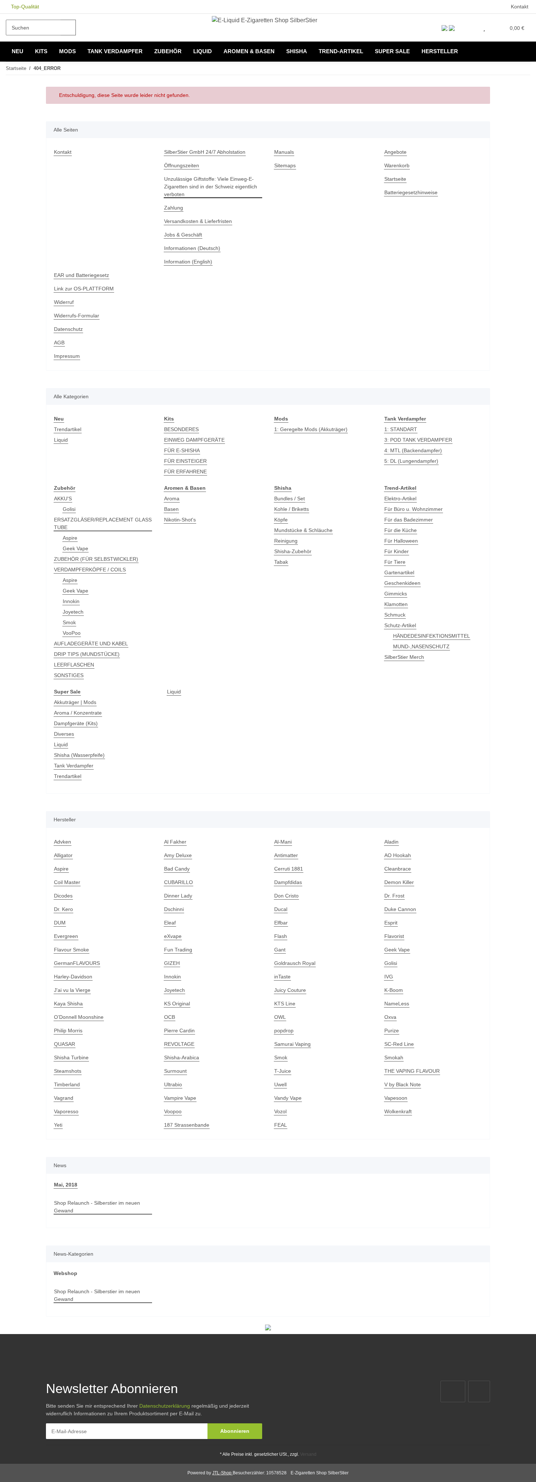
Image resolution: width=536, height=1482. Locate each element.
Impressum (67, 356)
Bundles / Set (289, 498)
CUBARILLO (178, 882)
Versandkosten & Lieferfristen (198, 221)
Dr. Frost (394, 896)
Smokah (393, 1057)
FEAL (280, 1125)
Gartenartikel (399, 572)
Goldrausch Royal (294, 963)
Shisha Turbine (71, 1057)
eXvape (173, 936)
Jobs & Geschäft (183, 235)
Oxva (390, 1017)
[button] (469, 28)
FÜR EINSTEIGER (185, 461)
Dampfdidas (288, 882)
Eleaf (170, 923)
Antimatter (286, 855)
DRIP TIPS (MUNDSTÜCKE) (87, 654)
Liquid (61, 440)
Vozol (280, 1111)
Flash (280, 936)
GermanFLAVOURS (77, 963)
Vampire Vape (180, 1098)
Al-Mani (283, 842)
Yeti (58, 1125)
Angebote (395, 152)
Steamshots (67, 1071)
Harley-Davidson (73, 976)
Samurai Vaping (292, 1044)
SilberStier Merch (404, 657)
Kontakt (519, 6)
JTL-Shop (222, 1472)
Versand (308, 1454)
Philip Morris (68, 1030)
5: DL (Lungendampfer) (411, 461)
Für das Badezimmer (408, 520)
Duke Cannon (400, 909)
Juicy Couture (290, 990)
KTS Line (284, 1003)
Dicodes (63, 896)
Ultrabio (173, 1084)
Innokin (71, 601)
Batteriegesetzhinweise (411, 192)
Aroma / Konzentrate (78, 713)
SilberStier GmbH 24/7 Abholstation (204, 152)
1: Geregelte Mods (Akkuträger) (310, 429)
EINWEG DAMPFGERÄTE (194, 440)
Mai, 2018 (65, 1185)
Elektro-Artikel (400, 498)
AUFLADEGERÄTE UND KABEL (91, 643)
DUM (60, 923)
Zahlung (173, 208)
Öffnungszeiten (181, 165)
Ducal (280, 909)
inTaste (282, 976)
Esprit (390, 923)
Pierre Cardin (179, 1030)
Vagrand (63, 1098)
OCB (169, 1017)
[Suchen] (68, 27)
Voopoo (173, 1111)
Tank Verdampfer (73, 766)
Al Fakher (175, 842)
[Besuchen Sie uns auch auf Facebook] (452, 1391)
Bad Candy (177, 869)
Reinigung (286, 541)
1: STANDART (400, 429)
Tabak (281, 562)
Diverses (64, 734)
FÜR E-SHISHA (182, 450)
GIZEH (172, 963)
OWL (280, 1017)
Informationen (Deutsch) (192, 248)
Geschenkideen (402, 583)
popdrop (284, 1030)
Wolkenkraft (398, 1111)
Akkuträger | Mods (75, 702)
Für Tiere (394, 562)
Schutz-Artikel (400, 625)
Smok (69, 622)
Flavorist (394, 936)
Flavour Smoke (71, 950)
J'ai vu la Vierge (72, 990)
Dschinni (174, 909)
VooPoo (72, 633)
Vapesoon (395, 1098)
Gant (280, 950)
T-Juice (282, 1071)
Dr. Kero (63, 909)
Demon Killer (399, 882)
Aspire (70, 538)
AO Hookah (397, 855)
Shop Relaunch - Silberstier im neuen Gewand (97, 1206)
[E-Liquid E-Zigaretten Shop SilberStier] (264, 20)
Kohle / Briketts (291, 509)
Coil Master (67, 882)
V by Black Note (402, 1084)
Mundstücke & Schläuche (303, 530)
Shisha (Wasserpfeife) (79, 755)
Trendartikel (67, 429)
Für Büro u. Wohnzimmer (413, 509)
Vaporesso (66, 1111)
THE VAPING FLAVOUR (412, 1071)
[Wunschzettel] (484, 28)
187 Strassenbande (186, 1125)
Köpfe (281, 520)
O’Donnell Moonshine (79, 1017)
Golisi (69, 509)
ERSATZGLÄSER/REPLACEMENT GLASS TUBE (103, 523)
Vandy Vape (288, 1098)
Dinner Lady (178, 896)
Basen (171, 509)
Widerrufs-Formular (76, 315)
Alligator (63, 855)
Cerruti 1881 (288, 869)
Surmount (175, 1071)
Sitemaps (285, 165)
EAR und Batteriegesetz (81, 275)
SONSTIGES (68, 675)
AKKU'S (63, 498)
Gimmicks (395, 594)
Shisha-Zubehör (292, 551)
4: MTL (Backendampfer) (413, 450)
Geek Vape (75, 548)
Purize (391, 1030)
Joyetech (73, 612)
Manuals (284, 152)
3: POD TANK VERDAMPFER (418, 440)
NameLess (396, 1003)
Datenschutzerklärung (164, 1406)
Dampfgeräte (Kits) (76, 723)
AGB (59, 342)
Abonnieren (234, 1431)
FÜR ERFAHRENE (185, 471)
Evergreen (66, 936)
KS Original (177, 1003)
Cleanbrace (397, 869)
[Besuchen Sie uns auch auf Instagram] (479, 1391)
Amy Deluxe (178, 855)
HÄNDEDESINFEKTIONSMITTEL (431, 636)
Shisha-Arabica (181, 1057)
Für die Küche (400, 530)
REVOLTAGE (179, 1044)
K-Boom (393, 990)
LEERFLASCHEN (74, 665)
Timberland (67, 1084)
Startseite (395, 179)
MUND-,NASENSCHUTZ (421, 646)
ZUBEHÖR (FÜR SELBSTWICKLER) (96, 559)
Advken (62, 842)
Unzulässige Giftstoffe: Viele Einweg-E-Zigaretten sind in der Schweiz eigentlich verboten (210, 186)
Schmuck (394, 615)
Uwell (280, 1084)
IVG (388, 976)
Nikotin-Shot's (180, 520)
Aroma (171, 498)
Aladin (391, 842)
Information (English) (188, 262)
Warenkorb (396, 165)
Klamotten (396, 604)
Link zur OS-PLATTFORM (84, 289)
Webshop (65, 1273)
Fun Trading (178, 950)
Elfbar (281, 923)
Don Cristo (286, 896)
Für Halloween (401, 541)
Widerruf (64, 302)
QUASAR (64, 1044)
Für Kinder (396, 551)
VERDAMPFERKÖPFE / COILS (90, 569)
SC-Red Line (399, 1044)
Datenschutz (68, 329)
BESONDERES (181, 429)
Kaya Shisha (68, 1003)
